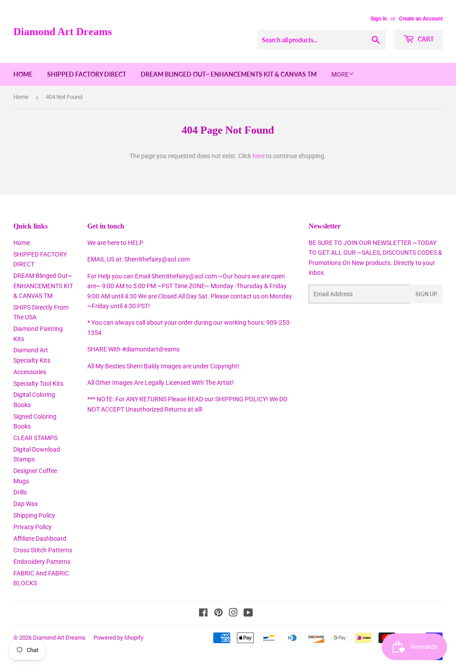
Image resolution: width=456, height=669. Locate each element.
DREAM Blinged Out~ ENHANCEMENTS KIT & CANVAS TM (229, 74)
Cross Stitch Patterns (42, 550)
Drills (20, 492)
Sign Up (426, 294)
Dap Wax (25, 503)
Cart (425, 39)
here (258, 155)
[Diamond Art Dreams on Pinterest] (218, 613)
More (340, 74)
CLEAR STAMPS (35, 437)
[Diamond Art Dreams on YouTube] (248, 613)
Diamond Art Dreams (62, 31)
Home (23, 74)
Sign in (378, 19)
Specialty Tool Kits (38, 383)
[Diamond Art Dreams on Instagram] (233, 613)
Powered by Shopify (118, 637)
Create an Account (421, 19)
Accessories (29, 371)
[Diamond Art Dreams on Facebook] (203, 613)
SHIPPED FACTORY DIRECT (86, 74)
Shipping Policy (34, 515)
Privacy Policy (32, 526)
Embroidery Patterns (41, 561)
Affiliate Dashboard (39, 538)
